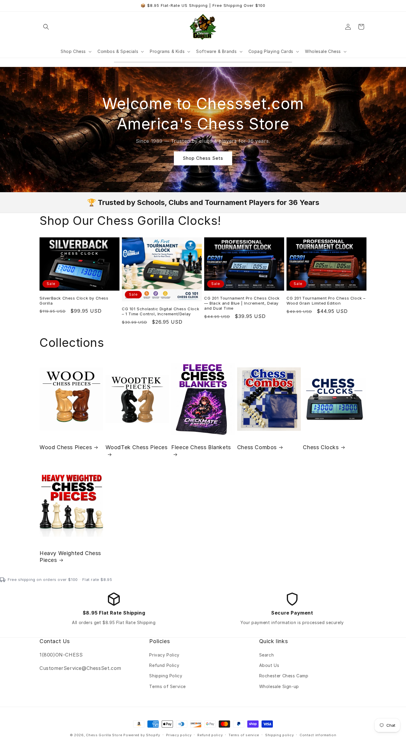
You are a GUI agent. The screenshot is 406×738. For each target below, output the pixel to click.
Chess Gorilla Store (104, 735)
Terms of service (244, 735)
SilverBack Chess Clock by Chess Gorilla (74, 300)
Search (266, 655)
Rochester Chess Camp (284, 676)
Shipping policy (279, 735)
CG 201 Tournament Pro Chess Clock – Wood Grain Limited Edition (326, 300)
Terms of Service (167, 686)
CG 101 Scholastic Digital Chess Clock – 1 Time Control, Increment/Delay (160, 311)
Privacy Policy (164, 655)
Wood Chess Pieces (66, 447)
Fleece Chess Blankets (201, 447)
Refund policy (210, 735)
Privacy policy (179, 735)
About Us (269, 665)
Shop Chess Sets (203, 158)
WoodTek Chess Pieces (137, 447)
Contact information (318, 735)
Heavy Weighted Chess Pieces (70, 556)
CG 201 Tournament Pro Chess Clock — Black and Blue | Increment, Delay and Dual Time (242, 303)
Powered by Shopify (141, 735)
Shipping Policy (165, 676)
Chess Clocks (321, 447)
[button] (46, 26)
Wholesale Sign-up (279, 686)
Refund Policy (164, 665)
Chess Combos (257, 447)
